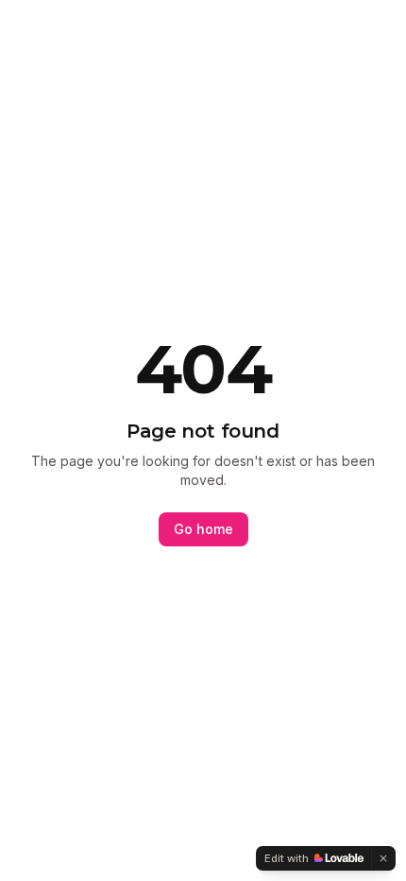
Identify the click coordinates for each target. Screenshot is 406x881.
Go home (203, 529)
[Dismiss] (383, 858)
